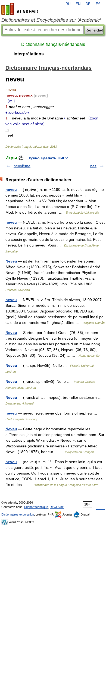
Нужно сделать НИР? (47, 158)
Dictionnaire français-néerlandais (53, 44)
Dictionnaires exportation (17, 514)
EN (78, 4)
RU (68, 4)
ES (98, 4)
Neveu (11, 261)
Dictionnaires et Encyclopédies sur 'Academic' (51, 20)
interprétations (29, 54)
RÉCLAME (57, 506)
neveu (11, 189)
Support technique (36, 506)
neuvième (22, 166)
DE (88, 4)
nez (93, 166)
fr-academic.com (20, 9)
